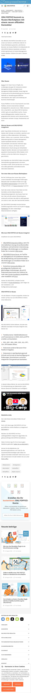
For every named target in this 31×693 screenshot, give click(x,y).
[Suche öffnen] (24, 6)
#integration (16, 465)
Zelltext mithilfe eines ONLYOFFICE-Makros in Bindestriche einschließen (14, 573)
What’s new (4, 13)
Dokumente (9, 10)
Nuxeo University (18, 186)
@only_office (4, 459)
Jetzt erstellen (26, 515)
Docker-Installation (14, 274)
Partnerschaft (6, 11)
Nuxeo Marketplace (14, 282)
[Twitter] (5, 33)
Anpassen (18, 684)
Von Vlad (13, 29)
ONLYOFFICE (18, 10)
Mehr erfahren (19, 680)
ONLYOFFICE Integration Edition (13, 243)
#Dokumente (6, 465)
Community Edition (16, 266)
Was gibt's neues (17, 11)
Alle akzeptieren (8, 689)
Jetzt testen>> (5, 429)
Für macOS (12, 619)
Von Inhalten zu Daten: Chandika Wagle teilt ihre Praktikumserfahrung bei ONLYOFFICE (15, 600)
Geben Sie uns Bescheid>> (21, 444)
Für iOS (22, 619)
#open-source (16, 471)
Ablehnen (7, 684)
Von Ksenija (18, 551)
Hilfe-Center (19, 251)
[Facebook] (2, 33)
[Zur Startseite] (9, 6)
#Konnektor (6, 468)
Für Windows (3, 619)
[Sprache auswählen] (28, 6)
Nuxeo (3, 85)
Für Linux (7, 619)
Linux (16, 276)
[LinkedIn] (8, 33)
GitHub (3, 421)
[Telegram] (13, 33)
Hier (20, 436)
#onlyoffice (15, 468)
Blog (2, 10)
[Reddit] (10, 33)
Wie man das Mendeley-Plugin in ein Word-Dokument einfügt (14, 547)
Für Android (17, 619)
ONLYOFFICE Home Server (11, 254)
